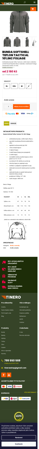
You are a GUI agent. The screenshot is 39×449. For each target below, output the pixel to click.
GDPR (21, 319)
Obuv (2, 344)
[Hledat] (25, 2)
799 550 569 (12, 360)
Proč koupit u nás (6, 313)
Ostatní (3, 347)
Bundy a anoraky (15, 245)
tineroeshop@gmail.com (15, 368)
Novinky (3, 353)
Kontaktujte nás (24, 307)
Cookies (22, 322)
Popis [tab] (6, 123)
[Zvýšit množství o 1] (11, 105)
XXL (14, 86)
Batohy (3, 335)
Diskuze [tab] (13, 123)
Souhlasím (19, 444)
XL (7, 86)
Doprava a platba (24, 313)
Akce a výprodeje (6, 350)
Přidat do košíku (21, 106)
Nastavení (18, 438)
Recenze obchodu (25, 335)
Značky (3, 307)
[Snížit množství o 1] (11, 108)
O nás (21, 332)
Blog (2, 316)
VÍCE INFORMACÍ (30, 392)
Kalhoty (3, 338)
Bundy (3, 332)
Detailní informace (7, 67)
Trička (3, 341)
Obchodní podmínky (25, 310)
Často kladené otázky (7, 310)
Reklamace (23, 316)
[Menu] (34, 2)
